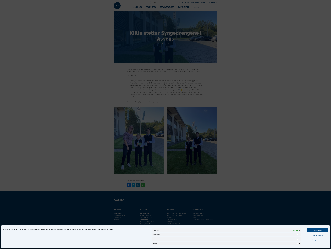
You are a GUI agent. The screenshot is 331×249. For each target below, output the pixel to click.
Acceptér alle (318, 230)
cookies (110, 229)
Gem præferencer (317, 240)
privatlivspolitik (101, 229)
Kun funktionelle (318, 235)
